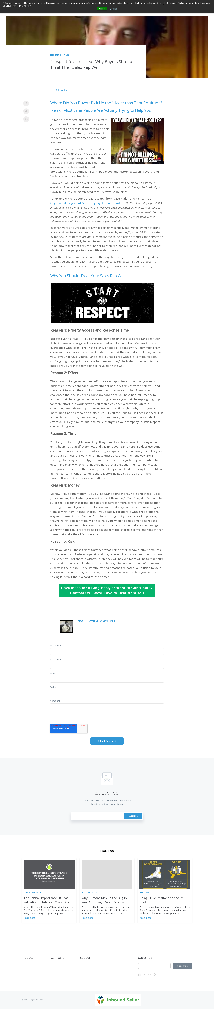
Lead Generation (33, 892)
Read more (29, 917)
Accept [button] (102, 8)
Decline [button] (113, 8)
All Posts (61, 90)
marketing (145, 892)
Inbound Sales (60, 55)
